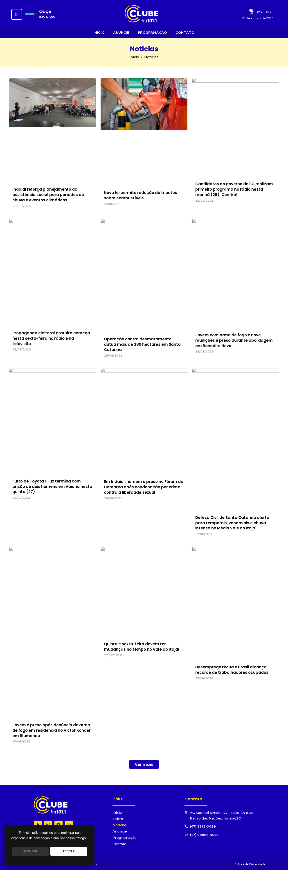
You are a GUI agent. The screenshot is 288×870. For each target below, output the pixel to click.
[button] (144, 764)
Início (99, 33)
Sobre (117, 819)
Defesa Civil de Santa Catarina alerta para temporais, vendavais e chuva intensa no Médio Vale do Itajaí (232, 523)
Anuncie (121, 33)
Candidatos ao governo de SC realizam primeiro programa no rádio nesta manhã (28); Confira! (234, 189)
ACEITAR (69, 851)
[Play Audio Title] (16, 14)
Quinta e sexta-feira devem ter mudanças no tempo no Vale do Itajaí (141, 646)
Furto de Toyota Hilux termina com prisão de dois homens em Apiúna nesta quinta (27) (52, 486)
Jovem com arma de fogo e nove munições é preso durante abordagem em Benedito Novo (234, 340)
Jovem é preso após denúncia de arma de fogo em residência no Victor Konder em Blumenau (51, 730)
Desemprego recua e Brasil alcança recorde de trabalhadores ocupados (231, 669)
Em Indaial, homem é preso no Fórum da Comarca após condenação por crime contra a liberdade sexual (143, 487)
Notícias (119, 825)
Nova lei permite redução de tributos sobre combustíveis (140, 195)
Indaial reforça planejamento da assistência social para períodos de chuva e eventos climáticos (48, 195)
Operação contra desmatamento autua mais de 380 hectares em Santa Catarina (142, 344)
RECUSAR (30, 851)
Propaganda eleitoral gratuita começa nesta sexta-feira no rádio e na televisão (51, 338)
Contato (185, 33)
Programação (152, 33)
